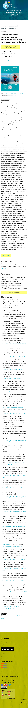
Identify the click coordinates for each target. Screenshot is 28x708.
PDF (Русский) (10, 47)
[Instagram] (7, 684)
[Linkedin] (9, 684)
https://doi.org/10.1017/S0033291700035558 (14, 559)
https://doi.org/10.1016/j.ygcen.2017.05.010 (14, 356)
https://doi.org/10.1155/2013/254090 (12, 546)
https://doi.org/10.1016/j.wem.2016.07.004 (14, 391)
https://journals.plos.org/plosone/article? (13, 407)
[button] (7, 60)
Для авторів (4, 642)
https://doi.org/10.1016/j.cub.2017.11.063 (13, 581)
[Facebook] (2, 684)
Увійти (2, 2)
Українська (4, 655)
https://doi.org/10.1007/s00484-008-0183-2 (14, 369)
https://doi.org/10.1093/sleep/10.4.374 (12, 378)
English (3, 657)
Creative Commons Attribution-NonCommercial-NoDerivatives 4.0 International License (13, 617)
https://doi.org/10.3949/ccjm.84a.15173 (13, 488)
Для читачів (4, 640)
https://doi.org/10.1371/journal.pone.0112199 (14, 413)
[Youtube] (5, 684)
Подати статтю (7, 649)
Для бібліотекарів (6, 644)
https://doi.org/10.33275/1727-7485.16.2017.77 (13, 93)
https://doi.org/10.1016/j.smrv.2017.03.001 (14, 526)
